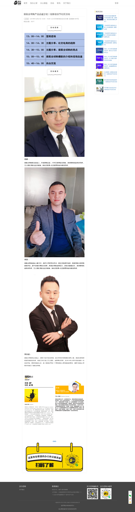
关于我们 (67, 3)
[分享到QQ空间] (130, 502)
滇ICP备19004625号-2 (67, 505)
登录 (116, 3)
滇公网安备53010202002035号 (67, 509)
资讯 (58, 3)
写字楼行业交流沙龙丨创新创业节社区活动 (110, 88)
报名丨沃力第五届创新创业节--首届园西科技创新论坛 (110, 66)
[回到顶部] (130, 492)
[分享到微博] (130, 499)
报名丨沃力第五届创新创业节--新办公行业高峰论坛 (110, 50)
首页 (25, 3)
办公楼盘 (44, 3)
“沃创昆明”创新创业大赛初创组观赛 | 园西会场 (110, 42)
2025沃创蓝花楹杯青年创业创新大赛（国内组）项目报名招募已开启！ (110, 18)
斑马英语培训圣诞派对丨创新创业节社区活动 (110, 81)
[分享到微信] (130, 496)
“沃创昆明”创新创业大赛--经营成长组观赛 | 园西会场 (110, 35)
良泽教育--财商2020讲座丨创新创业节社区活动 (110, 74)
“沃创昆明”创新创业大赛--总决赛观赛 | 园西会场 (110, 27)
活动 (52, 3)
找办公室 (33, 3)
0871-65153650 (63, 489)
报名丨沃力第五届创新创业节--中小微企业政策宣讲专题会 (110, 58)
